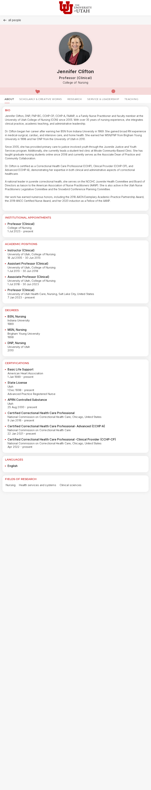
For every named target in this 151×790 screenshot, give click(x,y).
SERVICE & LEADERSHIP (103, 99)
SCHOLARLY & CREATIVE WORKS (40, 99)
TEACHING (131, 99)
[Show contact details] (38, 91)
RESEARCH (74, 99)
